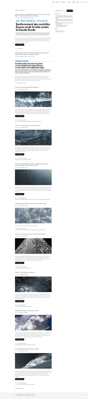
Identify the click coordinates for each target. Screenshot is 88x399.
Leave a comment (31, 17)
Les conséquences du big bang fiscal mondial (27, 349)
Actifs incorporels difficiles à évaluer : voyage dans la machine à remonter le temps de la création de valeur (31, 164)
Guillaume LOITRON (24, 89)
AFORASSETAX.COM (21, 394)
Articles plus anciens (19, 388)
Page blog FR (20, 48)
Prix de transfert (20, 159)
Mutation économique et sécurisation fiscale (26, 310)
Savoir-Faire (63, 2)
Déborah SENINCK (24, 17)
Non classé (20, 158)
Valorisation (33, 384)
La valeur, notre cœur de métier (61, 26)
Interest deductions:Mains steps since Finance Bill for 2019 (30, 203)
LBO (18, 344)
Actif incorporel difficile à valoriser (23, 199)
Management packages (23, 344)
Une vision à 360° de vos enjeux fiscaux (62, 25)
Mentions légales (28, 394)
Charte (33, 394)
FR (80, 2)
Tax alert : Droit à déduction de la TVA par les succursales (30, 234)
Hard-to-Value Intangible (41, 199)
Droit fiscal (19, 121)
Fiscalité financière (27, 229)
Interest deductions (33, 229)
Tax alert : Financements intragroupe (24, 272)
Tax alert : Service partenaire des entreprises (27, 87)
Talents (68, 2)
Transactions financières (27, 159)
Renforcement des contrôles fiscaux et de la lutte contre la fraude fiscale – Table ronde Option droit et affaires (32, 15)
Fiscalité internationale (32, 199)
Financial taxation (20, 229)
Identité (57, 2)
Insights (73, 2)
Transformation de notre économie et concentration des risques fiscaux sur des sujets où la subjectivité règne (32, 53)
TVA (30, 268)
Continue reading (20, 45)
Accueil (53, 2)
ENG (83, 2)
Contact (77, 2)
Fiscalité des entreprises (25, 121)
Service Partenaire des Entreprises (35, 121)
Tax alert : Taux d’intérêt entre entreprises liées (27, 125)
